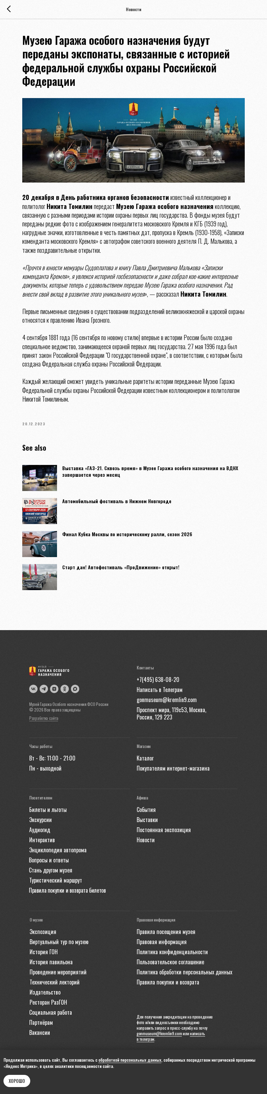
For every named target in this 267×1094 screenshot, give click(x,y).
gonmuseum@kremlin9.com (159, 1033)
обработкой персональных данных (129, 1060)
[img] (75, 689)
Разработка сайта (43, 718)
